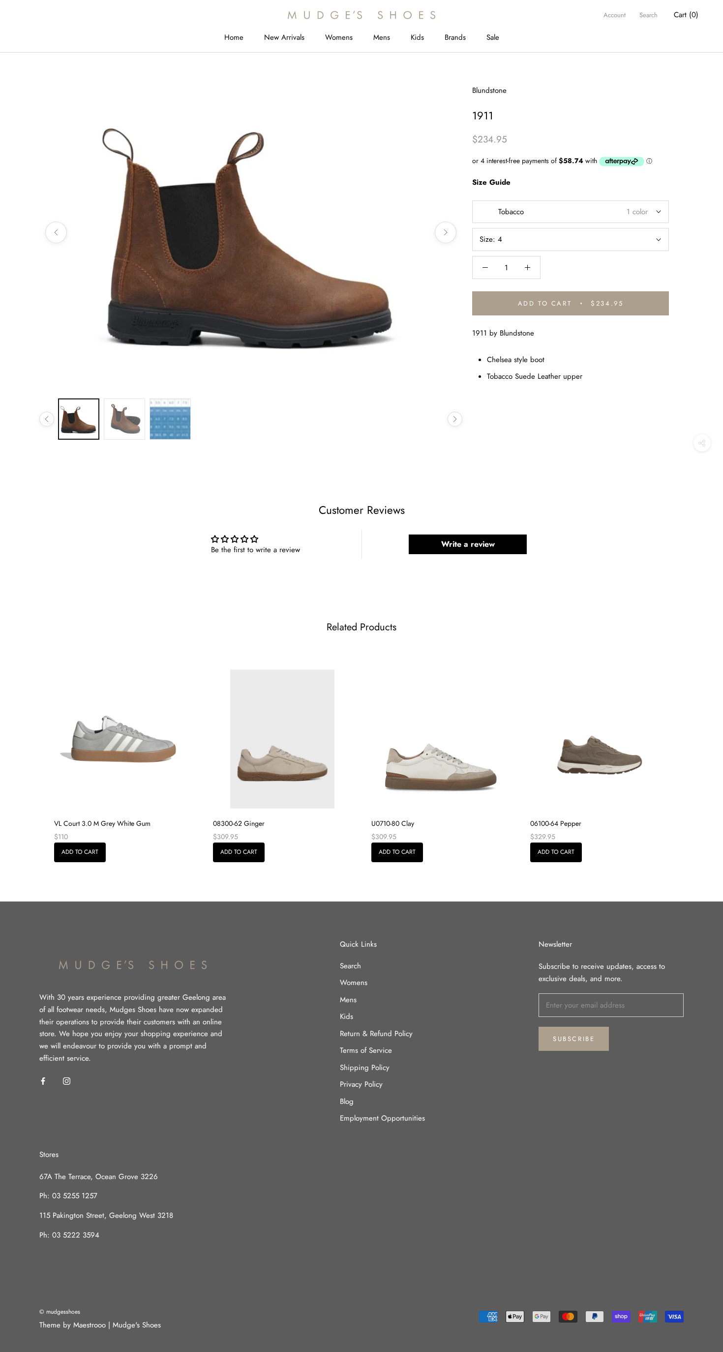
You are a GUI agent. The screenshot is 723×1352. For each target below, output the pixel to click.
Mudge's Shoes (137, 1325)
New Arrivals (284, 37)
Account (614, 15)
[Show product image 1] (78, 419)
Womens (339, 37)
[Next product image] (445, 232)
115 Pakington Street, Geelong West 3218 (106, 1215)
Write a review (468, 544)
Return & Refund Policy (376, 1033)
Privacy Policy (361, 1084)
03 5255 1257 (74, 1195)
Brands (455, 37)
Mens (381, 37)
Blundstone (489, 90)
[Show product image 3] (170, 419)
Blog (347, 1101)
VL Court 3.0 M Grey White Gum (102, 823)
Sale (492, 37)
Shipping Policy (365, 1067)
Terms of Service (366, 1050)
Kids (417, 37)
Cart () (686, 14)
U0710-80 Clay (392, 823)
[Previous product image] (56, 232)
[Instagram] (66, 1080)
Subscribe (574, 1038)
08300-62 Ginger (239, 823)
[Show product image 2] (124, 419)
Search (648, 15)
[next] (692, 755)
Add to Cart (79, 851)
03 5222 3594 (74, 1235)
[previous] (31, 755)
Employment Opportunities (382, 1118)
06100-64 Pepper (555, 823)
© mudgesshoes (59, 1311)
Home (233, 37)
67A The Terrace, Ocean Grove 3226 (98, 1176)
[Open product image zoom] (250, 232)
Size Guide (491, 182)
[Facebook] (43, 1080)
